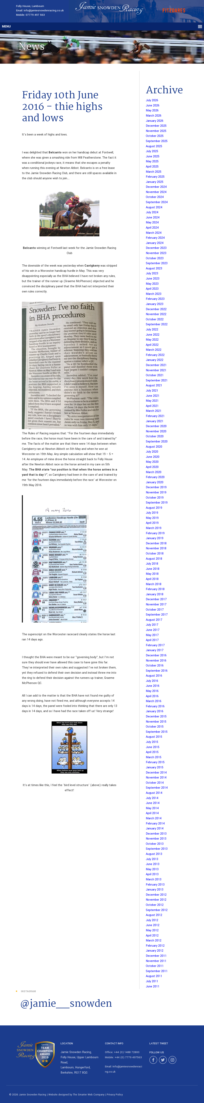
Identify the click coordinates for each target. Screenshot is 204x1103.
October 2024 (155, 197)
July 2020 (152, 452)
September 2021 (157, 380)
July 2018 (152, 564)
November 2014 (156, 778)
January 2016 (154, 711)
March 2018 (153, 584)
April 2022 (152, 345)
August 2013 (154, 854)
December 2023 (156, 248)
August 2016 (154, 676)
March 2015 (153, 757)
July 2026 (152, 100)
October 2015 (155, 727)
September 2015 (157, 732)
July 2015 (152, 742)
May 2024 (152, 222)
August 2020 (154, 447)
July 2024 (152, 212)
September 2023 (157, 263)
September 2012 (157, 910)
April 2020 (152, 467)
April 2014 (152, 813)
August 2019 (154, 508)
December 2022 (156, 309)
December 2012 (156, 895)
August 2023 (154, 268)
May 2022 (152, 340)
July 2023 (152, 273)
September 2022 (157, 324)
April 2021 (152, 406)
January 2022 (154, 360)
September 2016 (157, 671)
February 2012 (155, 946)
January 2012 (154, 951)
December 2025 (156, 126)
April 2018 (152, 579)
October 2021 (155, 375)
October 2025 (155, 136)
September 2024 (157, 202)
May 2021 (152, 401)
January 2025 (154, 182)
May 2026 (152, 110)
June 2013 (152, 864)
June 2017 (153, 630)
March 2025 (153, 172)
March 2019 (153, 528)
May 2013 (152, 869)
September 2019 (157, 503)
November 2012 (156, 900)
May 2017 (152, 635)
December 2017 (156, 599)
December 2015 (156, 716)
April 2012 (152, 935)
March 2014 (154, 818)
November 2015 (156, 722)
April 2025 (152, 167)
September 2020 (157, 441)
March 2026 (153, 116)
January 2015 (154, 767)
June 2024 (153, 217)
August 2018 (154, 559)
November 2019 (156, 492)
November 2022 (156, 314)
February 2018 (155, 589)
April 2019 (152, 523)
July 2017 (152, 625)
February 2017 (155, 645)
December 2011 (156, 956)
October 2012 (155, 905)
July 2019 (152, 513)
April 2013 (152, 874)
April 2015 (152, 752)
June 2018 (152, 569)
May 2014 (152, 808)
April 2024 (152, 228)
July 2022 (152, 329)
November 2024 (156, 192)
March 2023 (153, 294)
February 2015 (155, 762)
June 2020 (152, 457)
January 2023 (154, 304)
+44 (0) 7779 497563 (128, 1057)
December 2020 (156, 426)
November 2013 (156, 839)
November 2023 (156, 253)
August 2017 (154, 620)
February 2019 (155, 533)
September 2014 (157, 788)
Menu (6, 26)
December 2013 (156, 834)
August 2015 (154, 737)
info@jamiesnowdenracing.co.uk (44, 10)
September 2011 (157, 971)
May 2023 (152, 284)
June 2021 (152, 396)
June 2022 (152, 335)
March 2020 (153, 472)
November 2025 (156, 131)
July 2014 (152, 798)
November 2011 (156, 961)
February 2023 (155, 299)
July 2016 (152, 681)
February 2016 (155, 706)
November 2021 (156, 370)
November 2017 (156, 604)
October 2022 (155, 319)
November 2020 (156, 431)
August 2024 (154, 207)
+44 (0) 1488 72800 (126, 1052)
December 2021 (156, 365)
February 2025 (155, 177)
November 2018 (156, 548)
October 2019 (155, 498)
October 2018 (155, 554)
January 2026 (154, 121)
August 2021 (154, 385)
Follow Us (156, 1052)
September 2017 (157, 615)
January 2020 (154, 482)
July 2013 (152, 859)
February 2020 (155, 477)
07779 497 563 (35, 15)
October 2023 (155, 258)
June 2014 (153, 803)
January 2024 (155, 243)
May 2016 (152, 691)
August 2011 (154, 976)
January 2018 (154, 594)
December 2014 (156, 773)
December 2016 (156, 655)
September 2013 (157, 849)
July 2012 (152, 920)
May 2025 (152, 161)
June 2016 (152, 686)
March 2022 (153, 350)
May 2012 (152, 930)
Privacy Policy (115, 1094)
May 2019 (152, 518)
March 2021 (153, 411)
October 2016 (155, 666)
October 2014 (155, 783)
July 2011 (152, 981)
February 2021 (155, 416)
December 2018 (156, 543)
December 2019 (156, 487)
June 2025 (152, 156)
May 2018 (152, 574)
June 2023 (152, 279)
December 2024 (156, 187)
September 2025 (157, 141)
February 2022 (155, 355)
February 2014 (155, 823)
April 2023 (152, 289)
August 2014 (154, 793)
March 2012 (153, 940)
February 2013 (155, 885)
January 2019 (154, 538)
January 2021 (154, 421)
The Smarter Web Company (88, 1094)
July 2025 (152, 151)
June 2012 (152, 925)
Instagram (28, 991)
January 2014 (155, 828)
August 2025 (154, 146)
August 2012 (154, 915)
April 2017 (152, 640)
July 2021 (152, 391)
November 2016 (156, 661)
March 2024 (154, 233)
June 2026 (152, 105)
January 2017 (155, 650)
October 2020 (155, 436)
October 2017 (155, 610)
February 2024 (155, 238)
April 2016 (152, 696)
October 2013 (155, 844)
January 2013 (154, 890)
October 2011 (155, 966)
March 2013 (153, 879)
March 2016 (153, 701)
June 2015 (152, 747)
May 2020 (152, 462)
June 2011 (152, 986)
